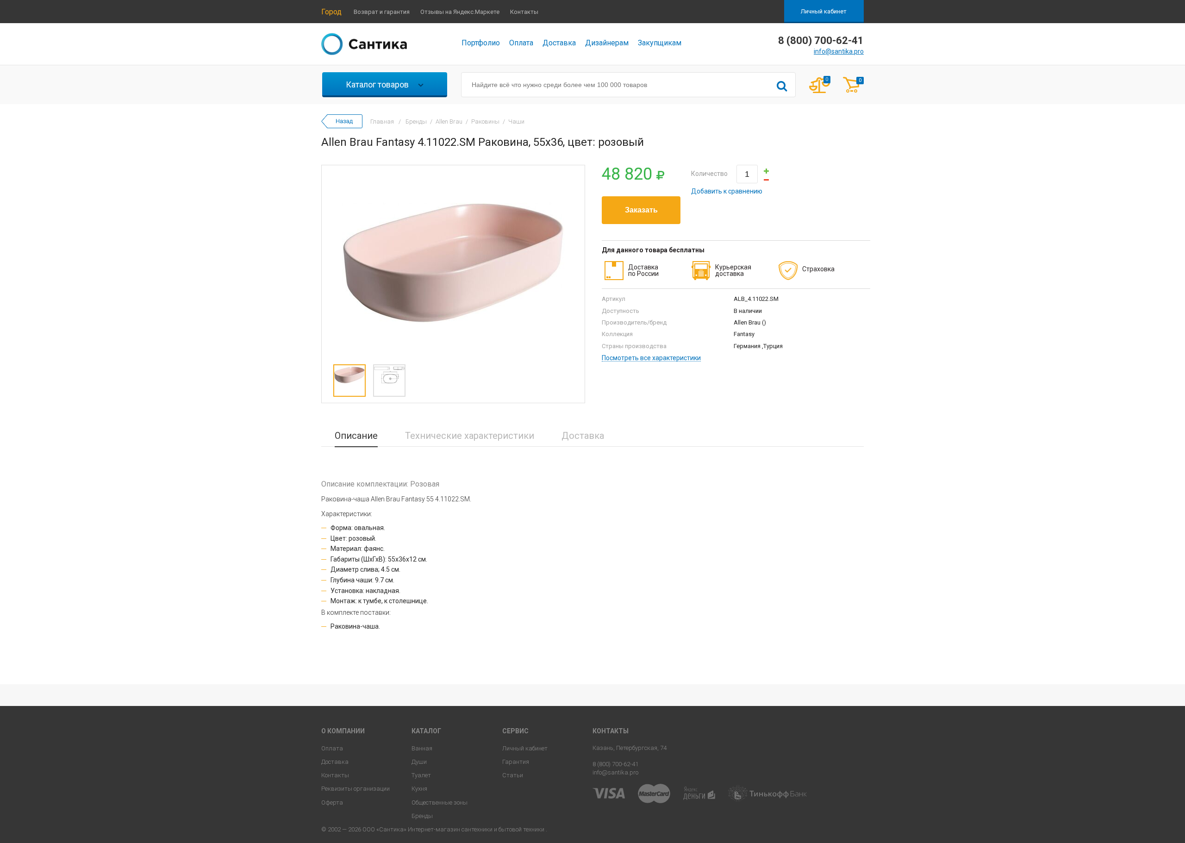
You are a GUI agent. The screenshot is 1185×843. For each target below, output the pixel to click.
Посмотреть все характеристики (651, 358)
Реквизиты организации (355, 788)
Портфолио (481, 42)
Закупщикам (659, 42)
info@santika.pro (839, 51)
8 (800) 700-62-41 (615, 764)
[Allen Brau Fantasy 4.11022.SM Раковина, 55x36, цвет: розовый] (453, 262)
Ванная (422, 748)
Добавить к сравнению (726, 191)
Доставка (559, 42)
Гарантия (515, 761)
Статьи (512, 775)
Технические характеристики (469, 435)
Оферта (332, 802)
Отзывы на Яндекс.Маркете (459, 11)
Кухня (419, 788)
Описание (356, 435)
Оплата (521, 42)
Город (331, 11)
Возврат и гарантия (382, 11)
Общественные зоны (440, 802)
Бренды (422, 815)
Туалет (421, 775)
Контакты (524, 11)
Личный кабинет (824, 11)
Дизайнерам (607, 42)
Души (419, 761)
